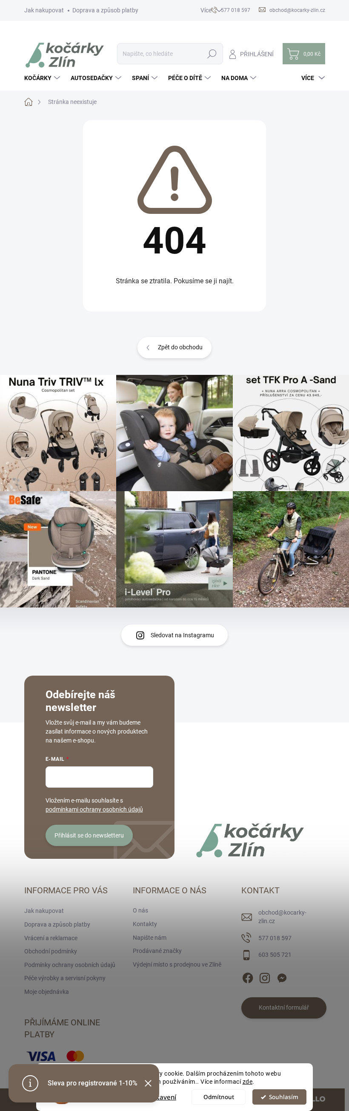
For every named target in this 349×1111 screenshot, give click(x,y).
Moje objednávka (46, 991)
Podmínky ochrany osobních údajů (69, 964)
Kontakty (145, 924)
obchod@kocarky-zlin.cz (282, 916)
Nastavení (160, 1097)
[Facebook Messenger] (281, 976)
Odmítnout (218, 1097)
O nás (140, 910)
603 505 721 (275, 954)
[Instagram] (264, 976)
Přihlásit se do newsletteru (89, 835)
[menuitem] (43, 78)
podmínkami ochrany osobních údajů (94, 809)
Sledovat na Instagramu (182, 635)
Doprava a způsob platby (105, 10)
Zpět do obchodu (180, 347)
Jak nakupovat (44, 10)
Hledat (211, 53)
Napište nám (149, 937)
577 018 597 (275, 938)
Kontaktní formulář (284, 1007)
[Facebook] (247, 976)
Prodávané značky (157, 950)
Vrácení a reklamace (50, 938)
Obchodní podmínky (50, 951)
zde (248, 1081)
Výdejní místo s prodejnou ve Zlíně (177, 964)
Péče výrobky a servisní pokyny (65, 978)
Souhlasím (283, 1097)
